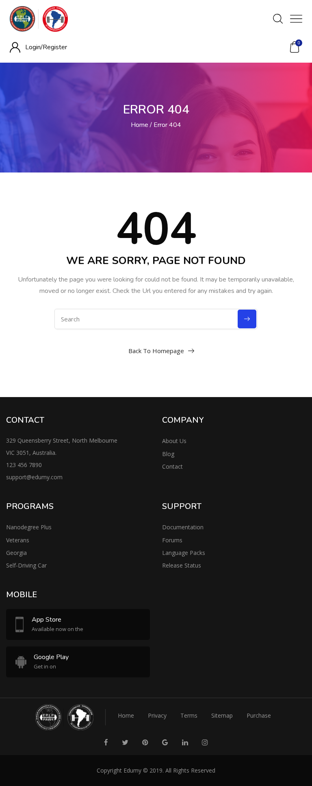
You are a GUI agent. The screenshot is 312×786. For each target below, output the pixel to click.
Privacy (157, 715)
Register (55, 47)
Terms (188, 715)
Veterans (17, 540)
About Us (174, 441)
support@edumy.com (34, 477)
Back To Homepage (156, 351)
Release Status (181, 565)
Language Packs (183, 553)
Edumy (132, 770)
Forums (172, 540)
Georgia (16, 553)
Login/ (34, 47)
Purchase (259, 715)
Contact (172, 466)
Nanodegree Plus (29, 527)
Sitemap (222, 715)
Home (139, 124)
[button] (294, 47)
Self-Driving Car (26, 565)
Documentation (183, 527)
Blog (168, 454)
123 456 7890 (24, 465)
